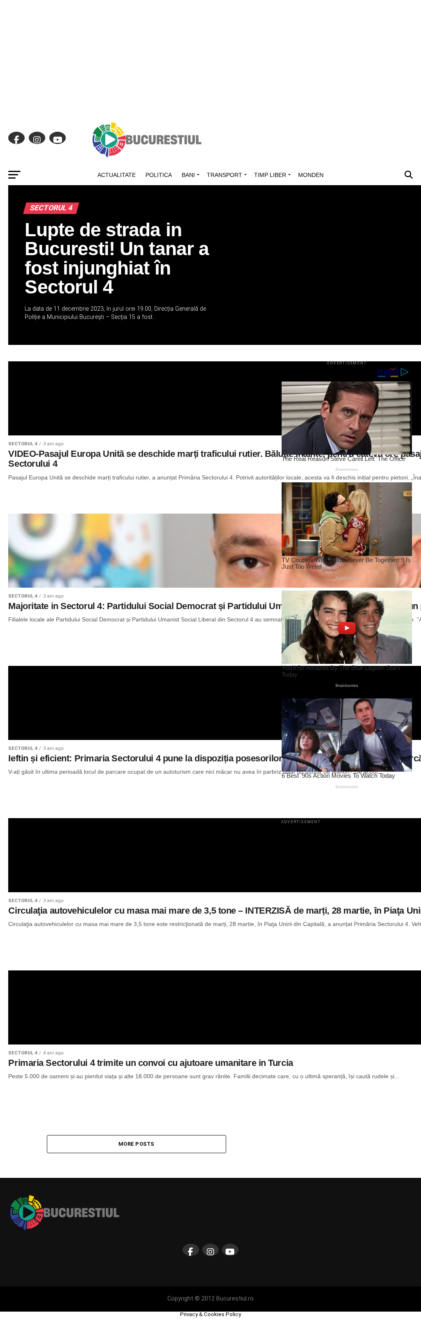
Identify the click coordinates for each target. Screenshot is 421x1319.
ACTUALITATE (116, 175)
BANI (188, 175)
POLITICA (159, 175)
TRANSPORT (224, 175)
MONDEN (311, 175)
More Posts (136, 1144)
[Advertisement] (210, 57)
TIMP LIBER (270, 175)
